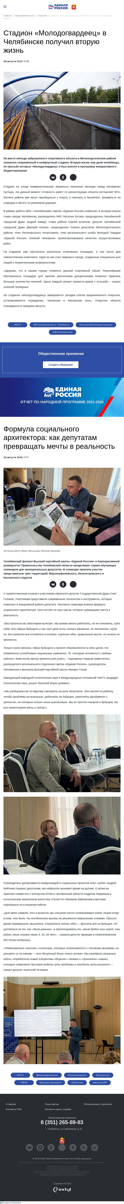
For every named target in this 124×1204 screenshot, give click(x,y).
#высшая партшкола (50, 1082)
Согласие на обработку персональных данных (62, 1174)
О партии (11, 1104)
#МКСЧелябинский (62, 332)
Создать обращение (61, 364)
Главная (7, 15)
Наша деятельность (25, 15)
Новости (42, 15)
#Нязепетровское (77, 1075)
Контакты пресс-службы (58, 1109)
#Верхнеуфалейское (47, 1075)
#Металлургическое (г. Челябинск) (51, 324)
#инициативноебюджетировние (96, 324)
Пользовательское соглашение (62, 1166)
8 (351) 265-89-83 (62, 1122)
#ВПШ (24, 1082)
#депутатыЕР (100, 1082)
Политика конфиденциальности (62, 1169)
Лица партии (52, 1104)
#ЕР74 (17, 324)
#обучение (77, 1082)
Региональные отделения (98, 1104)
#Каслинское (102, 1075)
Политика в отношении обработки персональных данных (62, 1171)
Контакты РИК (14, 1109)
